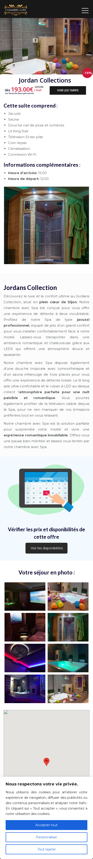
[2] (25, 689)
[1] (68, 689)
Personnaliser (46, 837)
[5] (25, 658)
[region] (46, 818)
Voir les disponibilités (47, 548)
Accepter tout (46, 825)
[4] (68, 658)
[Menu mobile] (85, 9)
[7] (68, 627)
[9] (68, 596)
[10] (25, 596)
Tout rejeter (46, 849)
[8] (25, 627)
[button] (46, 762)
